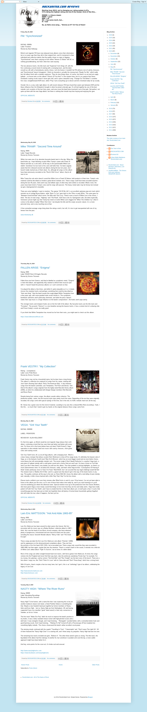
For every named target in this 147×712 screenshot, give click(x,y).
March (112, 100)
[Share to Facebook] (60, 101)
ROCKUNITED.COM (117, 151)
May (111, 67)
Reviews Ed (114, 154)
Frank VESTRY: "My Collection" (38, 366)
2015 (110, 119)
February (113, 102)
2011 (110, 130)
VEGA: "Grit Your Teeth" (34, 424)
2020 (110, 51)
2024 (110, 40)
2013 (110, 125)
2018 (110, 111)
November (113, 56)
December (113, 53)
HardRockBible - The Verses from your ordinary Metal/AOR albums (117, 172)
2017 (110, 114)
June (112, 64)
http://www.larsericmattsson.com (31, 571)
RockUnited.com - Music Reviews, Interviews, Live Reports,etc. (116, 166)
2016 (110, 117)
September (114, 61)
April (112, 97)
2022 (110, 46)
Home (61, 665)
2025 (110, 37)
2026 (110, 35)
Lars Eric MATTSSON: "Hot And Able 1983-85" (47, 513)
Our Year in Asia (116, 148)
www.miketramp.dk (27, 215)
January (113, 105)
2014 (110, 122)
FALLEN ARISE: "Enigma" (35, 267)
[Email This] (54, 101)
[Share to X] (58, 101)
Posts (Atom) (33, 668)
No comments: (46, 101)
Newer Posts (25, 665)
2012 (110, 127)
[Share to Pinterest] (63, 101)
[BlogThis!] (56, 101)
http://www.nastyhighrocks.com (31, 650)
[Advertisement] (60, 123)
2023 (110, 43)
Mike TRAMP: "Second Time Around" (41, 146)
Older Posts (95, 665)
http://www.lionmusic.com (29, 573)
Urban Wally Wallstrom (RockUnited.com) (118, 158)
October (113, 59)
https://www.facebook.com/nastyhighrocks (35, 653)
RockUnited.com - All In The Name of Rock (35, 677)
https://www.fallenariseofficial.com (32, 317)
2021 (110, 48)
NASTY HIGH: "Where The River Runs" (43, 588)
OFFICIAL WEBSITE (28, 95)
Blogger (90, 697)
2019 (110, 108)
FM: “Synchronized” (31, 36)
